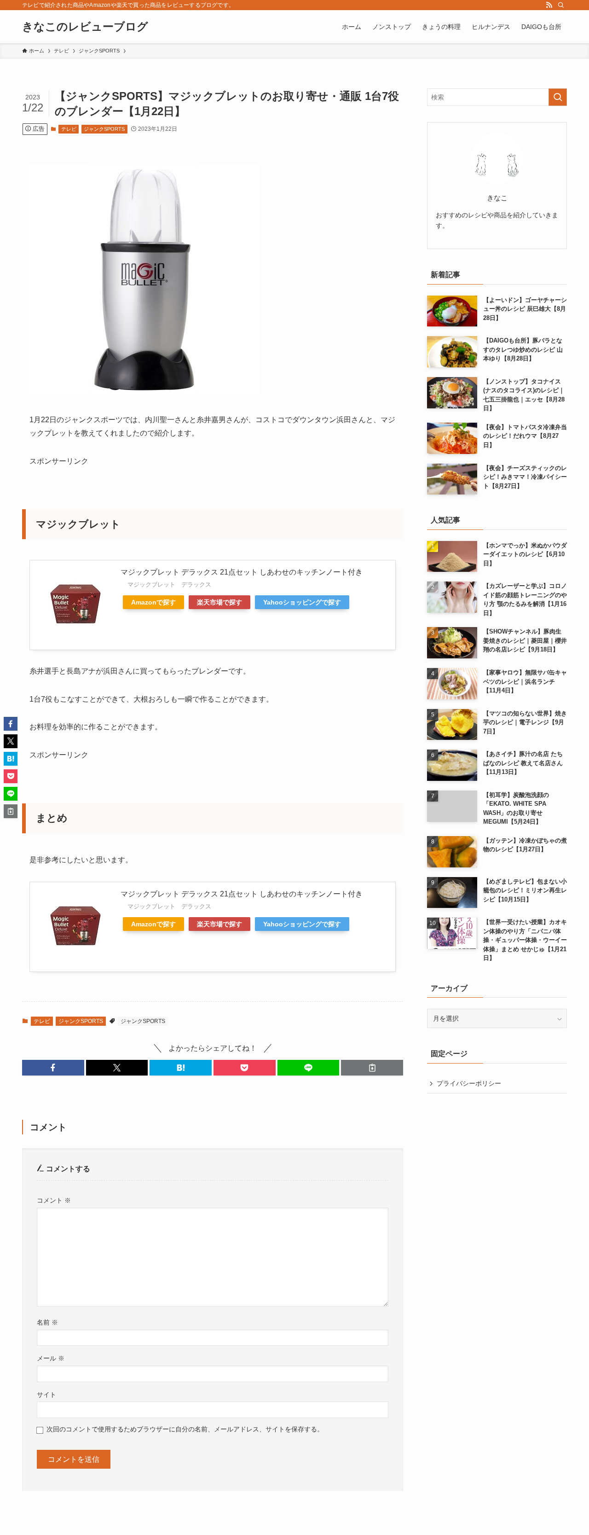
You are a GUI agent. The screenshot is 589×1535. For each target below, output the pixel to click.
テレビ (68, 129)
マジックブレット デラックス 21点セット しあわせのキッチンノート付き (242, 572)
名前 (47, 1322)
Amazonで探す (153, 602)
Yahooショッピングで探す (302, 602)
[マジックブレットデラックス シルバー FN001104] (144, 392)
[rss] (549, 5)
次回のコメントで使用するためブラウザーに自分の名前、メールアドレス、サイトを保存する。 (184, 1429)
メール (50, 1358)
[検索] (561, 5)
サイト (46, 1394)
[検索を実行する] (558, 97)
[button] (53, 1068)
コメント (54, 1200)
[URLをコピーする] (372, 1068)
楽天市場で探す (219, 602)
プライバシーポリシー (469, 1083)
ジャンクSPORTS (104, 129)
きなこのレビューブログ (85, 26)
